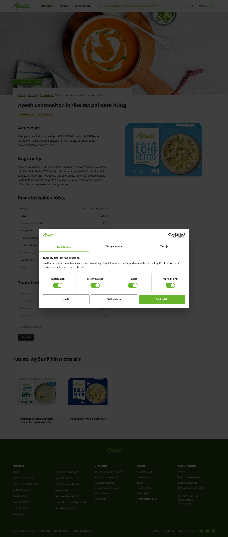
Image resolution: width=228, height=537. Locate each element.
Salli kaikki (162, 299)
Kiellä (66, 299)
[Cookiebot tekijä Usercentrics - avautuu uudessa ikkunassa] (170, 235)
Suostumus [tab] (64, 246)
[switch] (95, 285)
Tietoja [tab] (164, 246)
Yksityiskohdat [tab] (114, 246)
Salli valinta (114, 299)
